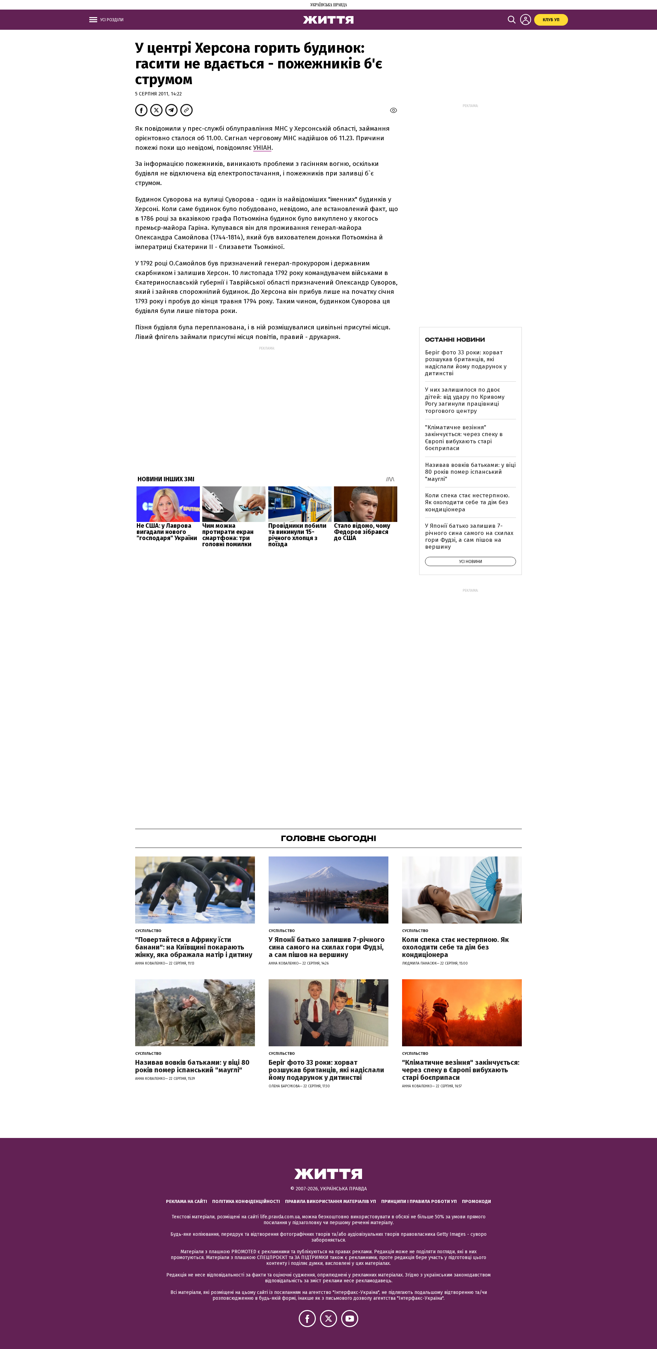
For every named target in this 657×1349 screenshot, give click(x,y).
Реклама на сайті (186, 1201)
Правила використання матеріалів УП (330, 1201)
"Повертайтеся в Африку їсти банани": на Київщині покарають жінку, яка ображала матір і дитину (193, 947)
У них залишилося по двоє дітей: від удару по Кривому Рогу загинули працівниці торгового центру (464, 400)
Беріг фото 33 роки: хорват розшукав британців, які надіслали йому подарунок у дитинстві (465, 363)
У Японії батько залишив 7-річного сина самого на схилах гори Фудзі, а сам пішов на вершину (469, 536)
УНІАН (262, 148)
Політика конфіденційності (246, 1201)
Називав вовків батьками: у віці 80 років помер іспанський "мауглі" (470, 472)
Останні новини (455, 339)
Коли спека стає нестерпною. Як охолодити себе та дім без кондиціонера (467, 502)
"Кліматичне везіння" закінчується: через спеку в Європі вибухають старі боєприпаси (464, 438)
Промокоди (476, 1201)
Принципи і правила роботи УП (419, 1201)
